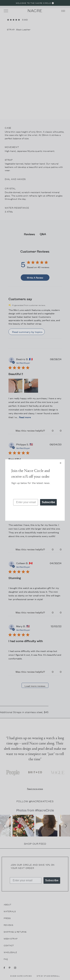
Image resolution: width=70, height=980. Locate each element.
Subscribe (48, 502)
